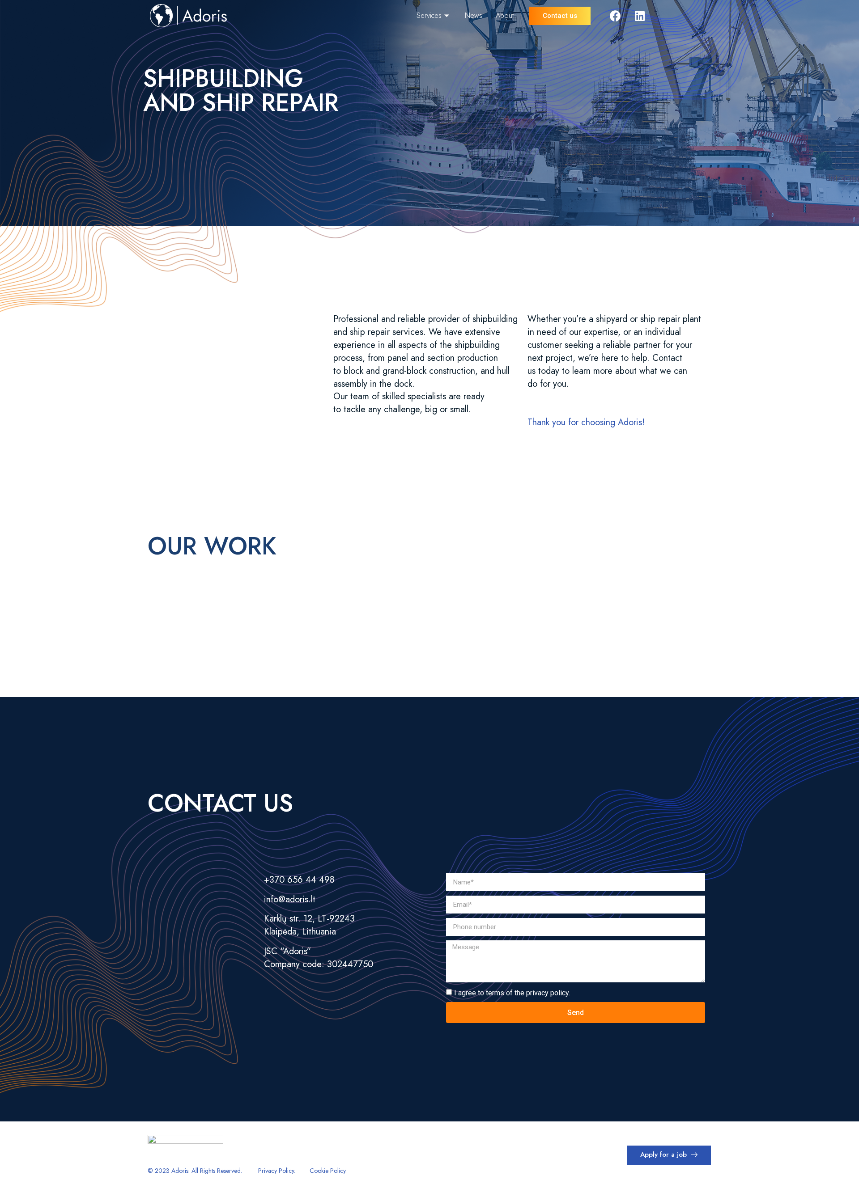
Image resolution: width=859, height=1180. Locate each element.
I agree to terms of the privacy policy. (512, 993)
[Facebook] (615, 15)
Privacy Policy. (276, 1170)
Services (429, 15)
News (473, 15)
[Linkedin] (640, 15)
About (505, 15)
